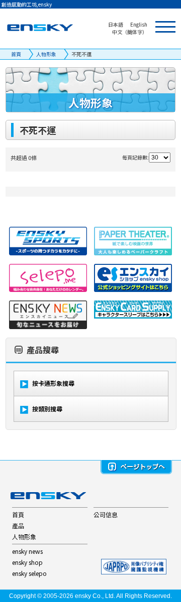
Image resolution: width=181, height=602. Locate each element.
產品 (18, 525)
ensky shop (27, 562)
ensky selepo (29, 573)
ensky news (27, 551)
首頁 (16, 54)
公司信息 (106, 514)
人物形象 (46, 54)
